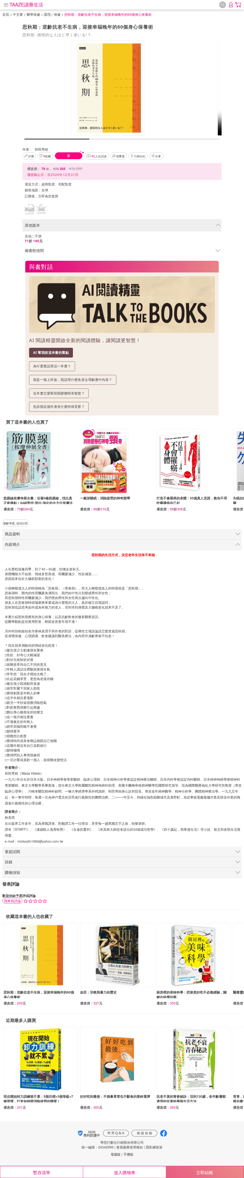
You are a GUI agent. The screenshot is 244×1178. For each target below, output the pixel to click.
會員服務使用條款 (129, 1147)
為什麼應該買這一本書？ (52, 366)
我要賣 (120, 156)
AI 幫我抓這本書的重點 (51, 352)
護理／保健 (52, 14)
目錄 (8, 862)
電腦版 (116, 1154)
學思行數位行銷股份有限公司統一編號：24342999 (112, 1144)
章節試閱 (12, 851)
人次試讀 (99, 156)
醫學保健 (33, 14)
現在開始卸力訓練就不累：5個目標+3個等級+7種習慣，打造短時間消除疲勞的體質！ (38, 1098)
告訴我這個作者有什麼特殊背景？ (59, 406)
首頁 (5, 14)
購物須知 (12, 872)
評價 (31, 156)
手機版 (128, 1154)
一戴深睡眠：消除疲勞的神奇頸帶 (105, 498)
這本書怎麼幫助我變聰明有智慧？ (59, 393)
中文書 (18, 14)
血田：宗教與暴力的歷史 (98, 992)
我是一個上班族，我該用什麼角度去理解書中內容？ (72, 379)
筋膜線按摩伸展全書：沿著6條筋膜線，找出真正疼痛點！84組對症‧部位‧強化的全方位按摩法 (38, 500)
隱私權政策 (154, 1147)
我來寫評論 (12, 900)
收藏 (47, 156)
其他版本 (32, 225)
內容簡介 (12, 544)
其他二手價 (34, 238)
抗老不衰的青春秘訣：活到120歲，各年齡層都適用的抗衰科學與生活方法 (191, 1098)
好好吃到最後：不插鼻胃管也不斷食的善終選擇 (115, 1096)
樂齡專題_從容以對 (15, 523)
